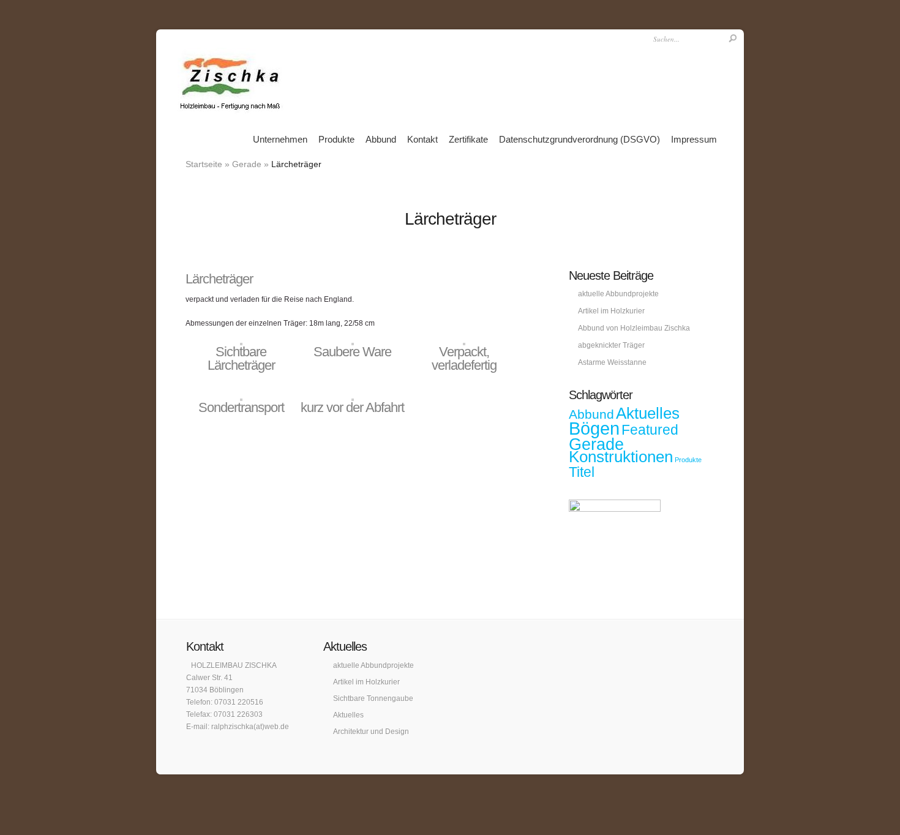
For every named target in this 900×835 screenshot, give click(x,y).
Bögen (594, 428)
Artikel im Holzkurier (611, 311)
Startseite (204, 164)
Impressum (694, 139)
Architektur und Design (371, 731)
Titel (581, 472)
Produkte (336, 139)
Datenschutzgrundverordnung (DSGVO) (579, 139)
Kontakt (422, 139)
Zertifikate (468, 139)
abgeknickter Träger (611, 345)
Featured (649, 430)
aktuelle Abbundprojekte (618, 294)
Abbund (381, 139)
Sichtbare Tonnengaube (373, 698)
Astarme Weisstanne (612, 362)
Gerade (246, 164)
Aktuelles (648, 413)
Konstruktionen (621, 456)
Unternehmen (280, 139)
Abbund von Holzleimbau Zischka (634, 328)
